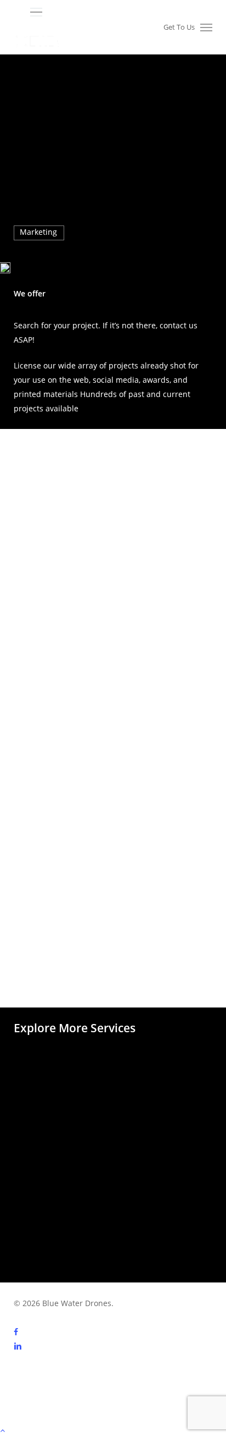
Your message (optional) (71, 746)
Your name (47, 589)
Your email (46, 641)
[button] (121, 12)
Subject (40, 694)
